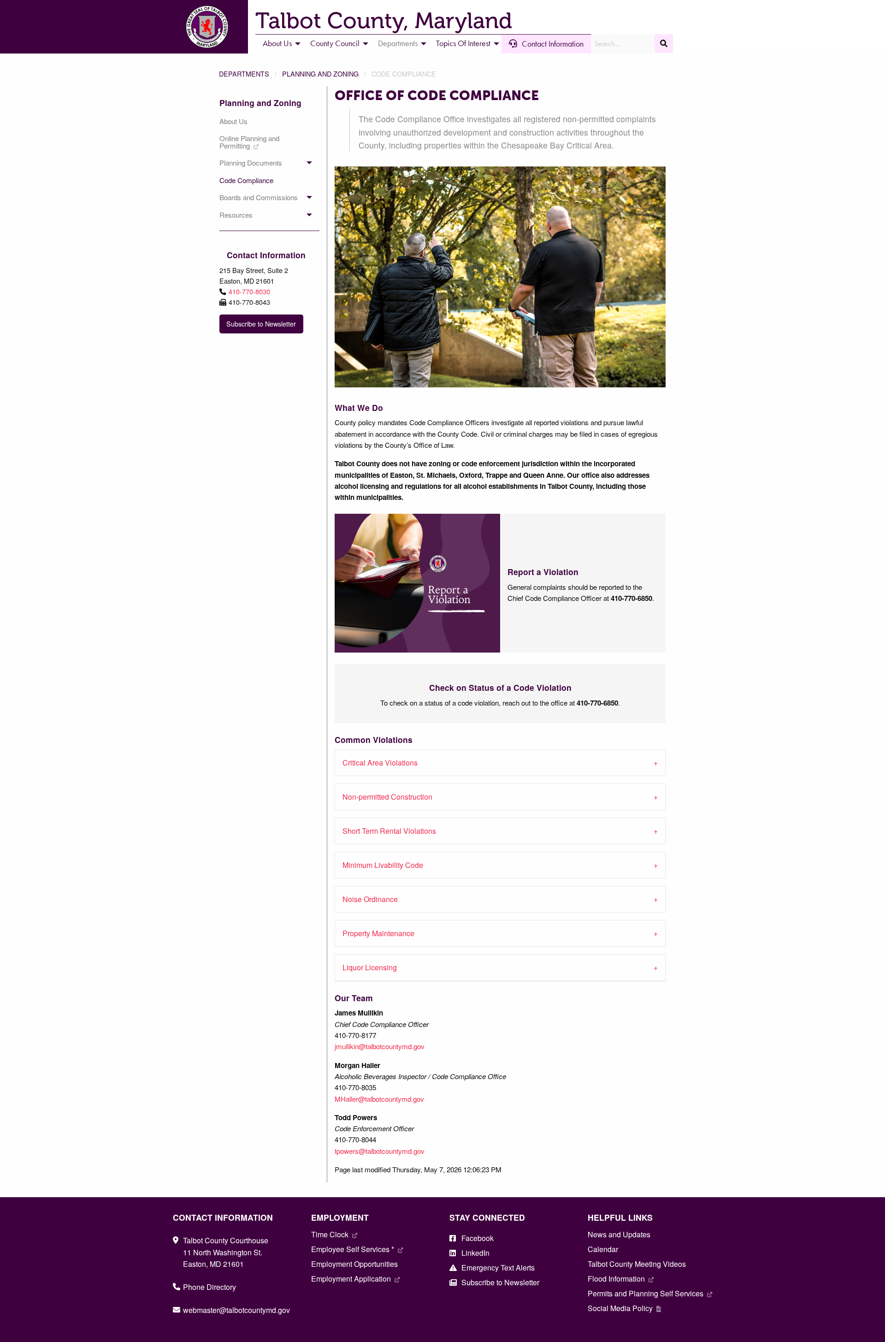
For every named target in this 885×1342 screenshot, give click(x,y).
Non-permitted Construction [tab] (387, 796)
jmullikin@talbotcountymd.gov (380, 1046)
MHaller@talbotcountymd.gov (379, 1099)
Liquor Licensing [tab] (369, 967)
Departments (244, 73)
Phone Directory (209, 1287)
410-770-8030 (249, 291)
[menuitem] (279, 44)
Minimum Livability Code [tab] (382, 865)
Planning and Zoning (320, 73)
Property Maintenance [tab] (378, 933)
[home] (207, 25)
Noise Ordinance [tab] (370, 899)
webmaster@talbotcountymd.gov (236, 1310)
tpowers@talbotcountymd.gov (380, 1151)
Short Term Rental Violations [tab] (389, 830)
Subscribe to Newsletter (261, 323)
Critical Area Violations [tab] (380, 762)
